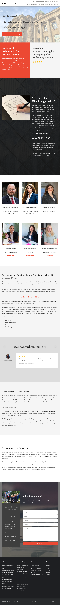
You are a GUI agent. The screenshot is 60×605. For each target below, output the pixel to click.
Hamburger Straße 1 (35, 565)
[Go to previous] (4, 347)
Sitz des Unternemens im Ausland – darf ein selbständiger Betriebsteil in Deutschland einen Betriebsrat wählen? (23, 586)
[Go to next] (55, 347)
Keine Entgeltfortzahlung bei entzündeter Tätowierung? (22, 567)
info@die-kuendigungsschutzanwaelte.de (42, 1)
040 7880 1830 (55, 1)
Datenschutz (55, 601)
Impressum (48, 601)
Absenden (40, 543)
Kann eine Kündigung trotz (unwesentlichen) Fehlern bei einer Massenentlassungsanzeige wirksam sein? (23, 576)
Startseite (4, 586)
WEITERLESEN (10, 217)
